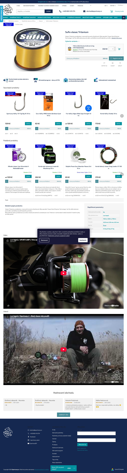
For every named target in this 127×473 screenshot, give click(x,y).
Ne (104, 212)
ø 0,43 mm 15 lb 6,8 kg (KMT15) (43, 195)
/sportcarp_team (35, 440)
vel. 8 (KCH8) (116, 133)
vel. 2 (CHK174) (69, 133)
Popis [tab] (6, 200)
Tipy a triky (55, 459)
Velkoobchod (55, 456)
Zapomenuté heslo (82, 450)
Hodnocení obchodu (63, 392)
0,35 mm (116, 222)
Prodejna (80, 5)
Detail (28, 123)
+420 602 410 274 (35, 433)
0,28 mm (105, 222)
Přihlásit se (82, 444)
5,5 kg (104, 228)
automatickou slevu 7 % (63, 1)
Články (72, 5)
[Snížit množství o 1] (115, 50)
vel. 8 (15, 133)
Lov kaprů (106, 215)
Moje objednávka (57, 462)
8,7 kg (112, 228)
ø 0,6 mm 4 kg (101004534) (72, 195)
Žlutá (104, 225)
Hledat (48, 11)
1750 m (114, 219)
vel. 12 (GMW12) (50, 133)
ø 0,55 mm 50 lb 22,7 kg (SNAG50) (104, 195)
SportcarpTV (33, 443)
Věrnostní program (57, 450)
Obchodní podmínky (29, 5)
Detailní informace (117, 38)
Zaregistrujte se (42, 1)
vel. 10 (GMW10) (39, 133)
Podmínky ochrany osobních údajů (58, 235)
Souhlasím (83, 240)
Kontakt (54, 453)
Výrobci (64, 5)
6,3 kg (108, 228)
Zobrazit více (63, 415)
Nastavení (44, 240)
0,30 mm (111, 222)
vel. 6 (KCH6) (107, 133)
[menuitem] (5, 17)
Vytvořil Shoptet (119, 469)
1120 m (105, 219)
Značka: (19, 24)
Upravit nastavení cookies (42, 469)
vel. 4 (6, 133)
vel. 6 (11, 133)
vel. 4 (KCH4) (98, 133)
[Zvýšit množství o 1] (115, 48)
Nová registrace (81, 448)
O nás (18, 5)
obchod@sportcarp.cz (36, 430)
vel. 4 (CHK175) (79, 133)
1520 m (110, 219)
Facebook (32, 436)
